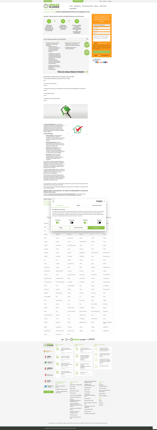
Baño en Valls (86, 389)
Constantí (45, 245)
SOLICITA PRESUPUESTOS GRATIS (102, 51)
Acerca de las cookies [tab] (97, 205)
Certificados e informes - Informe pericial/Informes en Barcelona (66, 372)
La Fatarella (81, 270)
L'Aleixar (104, 263)
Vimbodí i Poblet (106, 330)
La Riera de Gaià (82, 278)
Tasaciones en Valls (73, 414)
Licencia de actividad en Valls (75, 397)
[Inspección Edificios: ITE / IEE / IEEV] (77, 349)
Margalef (92, 285)
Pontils (104, 296)
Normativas (101, 405)
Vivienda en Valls (87, 387)
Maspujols (69, 289)
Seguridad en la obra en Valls (89, 413)
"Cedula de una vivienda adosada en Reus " (52, 98)
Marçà (81, 285)
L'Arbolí (81, 267)
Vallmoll (92, 322)
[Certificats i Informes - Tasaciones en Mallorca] (58, 357)
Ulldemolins (58, 322)
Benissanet (58, 234)
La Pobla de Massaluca (47, 278)
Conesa (104, 241)
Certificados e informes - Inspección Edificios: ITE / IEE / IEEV (86, 349)
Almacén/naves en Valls (74, 390)
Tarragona (46, 318)
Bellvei (104, 230)
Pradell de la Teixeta (59, 300)
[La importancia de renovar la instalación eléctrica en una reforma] (96, 355)
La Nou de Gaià (82, 274)
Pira (80, 296)
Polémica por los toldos (104, 365)
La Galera (45, 274)
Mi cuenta (48, 391)
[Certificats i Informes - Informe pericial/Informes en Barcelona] (58, 372)
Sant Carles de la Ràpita (71, 311)
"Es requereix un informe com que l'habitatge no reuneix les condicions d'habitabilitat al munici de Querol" (65, 88)
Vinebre (45, 334)
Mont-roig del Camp (106, 289)
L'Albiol (81, 263)
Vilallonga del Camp (47, 330)
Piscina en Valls (73, 392)
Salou (57, 311)
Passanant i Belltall (47, 296)
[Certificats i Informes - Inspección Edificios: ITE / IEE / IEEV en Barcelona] (58, 364)
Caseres (69, 241)
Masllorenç (58, 289)
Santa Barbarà (105, 311)
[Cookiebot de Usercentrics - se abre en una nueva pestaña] (97, 201)
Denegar (61, 227)
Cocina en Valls (87, 391)
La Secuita (93, 278)
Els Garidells (58, 256)
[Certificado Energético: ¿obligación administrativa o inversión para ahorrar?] (96, 349)
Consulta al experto (102, 388)
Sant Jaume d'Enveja (83, 311)
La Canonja (69, 270)
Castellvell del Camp (83, 241)
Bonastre (81, 234)
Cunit (92, 245)
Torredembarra (82, 318)
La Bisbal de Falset (47, 270)
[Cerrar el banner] (104, 201)
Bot (92, 234)
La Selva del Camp (106, 278)
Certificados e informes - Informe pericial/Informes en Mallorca (66, 349)
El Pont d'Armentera (106, 252)
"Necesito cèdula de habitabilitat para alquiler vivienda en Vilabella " (57, 78)
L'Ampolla (57, 267)
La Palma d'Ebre (94, 274)
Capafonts (46, 241)
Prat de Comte (82, 300)
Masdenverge (46, 289)
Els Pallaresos (82, 256)
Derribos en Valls (87, 411)
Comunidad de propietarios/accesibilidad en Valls (89, 395)
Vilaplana (81, 330)
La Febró (92, 270)
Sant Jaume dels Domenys (95, 311)
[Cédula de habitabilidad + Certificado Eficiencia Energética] (77, 356)
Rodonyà (92, 307)
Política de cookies (72, 428)
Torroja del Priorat (94, 318)
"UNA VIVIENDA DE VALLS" (49, 93)
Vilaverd (92, 330)
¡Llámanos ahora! (48, 1)
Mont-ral (92, 289)
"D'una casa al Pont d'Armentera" (50, 83)
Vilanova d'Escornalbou (60, 330)
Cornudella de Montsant (72, 245)
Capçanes (57, 241)
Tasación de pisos (47, 204)
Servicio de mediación (103, 395)
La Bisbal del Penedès (59, 270)
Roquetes (104, 307)
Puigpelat (104, 300)
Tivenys (57, 318)
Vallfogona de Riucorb (83, 322)
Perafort (69, 296)
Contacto (105, 1)
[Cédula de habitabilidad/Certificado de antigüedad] (77, 365)
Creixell (81, 245)
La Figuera (105, 270)
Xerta (69, 334)
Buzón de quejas (102, 393)
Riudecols (45, 307)
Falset (92, 256)
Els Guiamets (70, 256)
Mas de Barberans (106, 285)
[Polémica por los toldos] (96, 367)
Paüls (57, 296)
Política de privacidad (102, 43)
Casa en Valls (72, 386)
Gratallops (57, 263)
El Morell (57, 252)
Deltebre (104, 245)
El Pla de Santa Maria (94, 252)
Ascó (45, 230)
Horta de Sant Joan (71, 263)
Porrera (45, 300)
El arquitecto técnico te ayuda (61, 389)
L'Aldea (92, 263)
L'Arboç (69, 267)
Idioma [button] (109, 1)
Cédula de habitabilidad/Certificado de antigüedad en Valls (75, 400)
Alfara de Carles (105, 223)
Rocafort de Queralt (71, 307)
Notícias (100, 400)
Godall (45, 263)
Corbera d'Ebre (58, 245)
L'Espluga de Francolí (106, 267)
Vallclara (69, 322)
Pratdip (92, 300)
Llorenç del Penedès (71, 285)
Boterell (104, 234)
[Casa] (77, 373)
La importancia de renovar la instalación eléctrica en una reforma (105, 355)
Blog (101, 1)
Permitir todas (96, 227)
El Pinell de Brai (82, 252)
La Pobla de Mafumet (106, 274)
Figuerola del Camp (106, 256)
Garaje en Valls (72, 388)
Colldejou (93, 241)
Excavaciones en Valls (88, 409)
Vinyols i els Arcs (59, 334)
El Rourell (45, 256)
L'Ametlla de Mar (47, 267)
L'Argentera (93, 267)
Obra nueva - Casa (83, 372)
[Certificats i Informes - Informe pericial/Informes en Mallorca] (58, 349)
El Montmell (46, 252)
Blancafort (69, 234)
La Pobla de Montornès (60, 278)
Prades (69, 300)
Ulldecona (46, 322)
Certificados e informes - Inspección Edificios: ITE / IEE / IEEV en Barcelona (66, 364)
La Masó (57, 274)
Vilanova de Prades (71, 330)
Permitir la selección (78, 227)
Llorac (57, 285)
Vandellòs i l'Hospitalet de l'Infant (107, 323)
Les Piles (45, 285)
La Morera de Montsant (71, 274)
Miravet (81, 289)
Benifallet (45, 234)
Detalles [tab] (78, 205)
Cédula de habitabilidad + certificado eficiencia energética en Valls (76, 405)
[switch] (71, 223)
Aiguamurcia (46, 223)
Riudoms (57, 307)
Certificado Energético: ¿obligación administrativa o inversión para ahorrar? (105, 349)
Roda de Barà (82, 307)
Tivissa (69, 318)
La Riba (69, 278)
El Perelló (69, 252)
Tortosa (104, 318)
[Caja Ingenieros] (97, 58)
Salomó (45, 311)
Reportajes (101, 402)
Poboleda (93, 296)
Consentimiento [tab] (60, 205)
